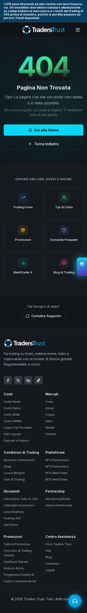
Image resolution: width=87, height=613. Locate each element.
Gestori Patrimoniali (58, 505)
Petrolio (50, 434)
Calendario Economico (19, 505)
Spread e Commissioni (19, 460)
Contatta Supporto (46, 316)
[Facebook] (8, 380)
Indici (49, 421)
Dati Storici (11, 524)
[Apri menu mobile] (77, 29)
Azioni (49, 408)
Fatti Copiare (12, 434)
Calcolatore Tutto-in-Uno (21, 499)
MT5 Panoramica (56, 466)
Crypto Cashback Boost (20, 581)
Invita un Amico (14, 568)
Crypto (50, 414)
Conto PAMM (12, 421)
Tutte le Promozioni (17, 544)
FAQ (48, 550)
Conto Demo (12, 408)
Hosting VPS (12, 518)
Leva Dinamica (14, 512)
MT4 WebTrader (56, 473)
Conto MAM (12, 414)
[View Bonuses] (82, 266)
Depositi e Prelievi (16, 440)
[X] (18, 380)
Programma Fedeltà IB (19, 574)
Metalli (50, 427)
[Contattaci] (74, 600)
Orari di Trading (14, 479)
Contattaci (52, 563)
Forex (49, 401)
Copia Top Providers (18, 427)
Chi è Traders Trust (58, 544)
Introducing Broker (58, 499)
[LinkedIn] (28, 380)
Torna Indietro (46, 144)
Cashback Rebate (16, 561)
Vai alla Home (46, 130)
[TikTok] (38, 380)
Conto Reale (12, 401)
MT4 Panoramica (56, 460)
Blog (48, 557)
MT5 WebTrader (56, 479)
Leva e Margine (14, 473)
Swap (7, 466)
